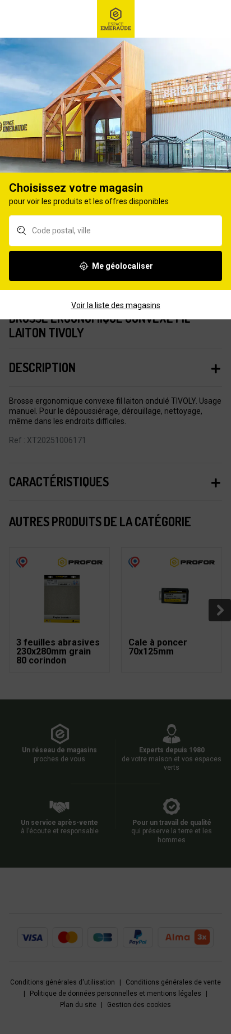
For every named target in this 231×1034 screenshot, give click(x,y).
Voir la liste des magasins (115, 305)
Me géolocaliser (122, 265)
